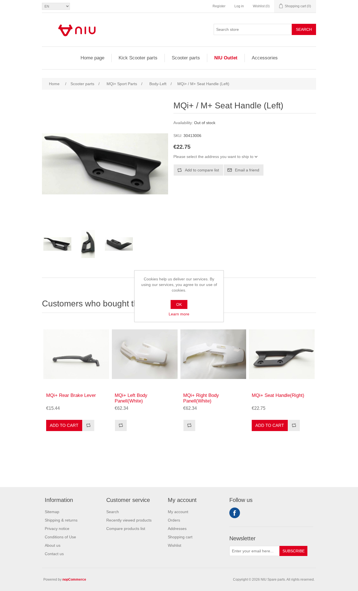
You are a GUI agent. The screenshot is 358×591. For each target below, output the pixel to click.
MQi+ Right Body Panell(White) (201, 398)
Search (304, 29)
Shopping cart (180, 537)
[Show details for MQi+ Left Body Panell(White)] (145, 354)
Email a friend (247, 170)
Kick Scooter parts (138, 58)
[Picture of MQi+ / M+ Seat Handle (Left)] (57, 244)
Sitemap (52, 511)
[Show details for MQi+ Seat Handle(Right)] (282, 354)
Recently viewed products (129, 520)
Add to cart (64, 425)
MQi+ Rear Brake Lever (71, 395)
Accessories (265, 58)
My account (178, 511)
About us (52, 545)
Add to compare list (202, 170)
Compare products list (125, 528)
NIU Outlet (225, 58)
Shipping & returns (61, 520)
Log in (239, 6)
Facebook (234, 513)
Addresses (177, 528)
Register (219, 6)
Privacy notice (57, 528)
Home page (92, 58)
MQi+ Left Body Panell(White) (131, 398)
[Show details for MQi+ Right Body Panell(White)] (213, 354)
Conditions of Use (60, 537)
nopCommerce (74, 579)
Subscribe (293, 551)
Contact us (54, 554)
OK (179, 304)
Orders (174, 520)
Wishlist (174, 545)
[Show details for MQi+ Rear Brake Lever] (76, 354)
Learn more (179, 314)
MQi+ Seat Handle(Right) (278, 395)
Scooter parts (186, 58)
